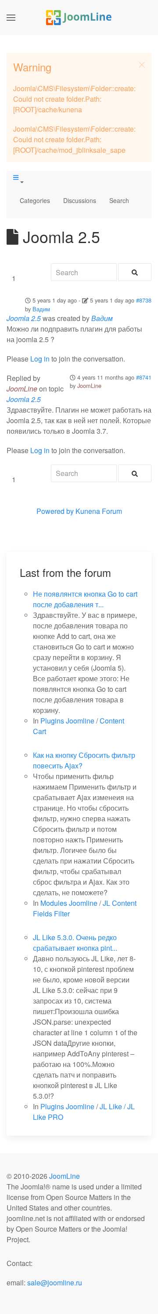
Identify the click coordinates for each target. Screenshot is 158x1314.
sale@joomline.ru (54, 1282)
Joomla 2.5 (24, 318)
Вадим (41, 309)
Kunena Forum (98, 511)
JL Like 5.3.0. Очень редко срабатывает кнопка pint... (75, 942)
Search (119, 200)
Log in (40, 359)
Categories (35, 200)
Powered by (55, 511)
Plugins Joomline (67, 721)
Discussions (79, 200)
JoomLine (89, 385)
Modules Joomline (68, 903)
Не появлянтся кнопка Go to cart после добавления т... (85, 599)
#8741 (143, 377)
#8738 (143, 300)
